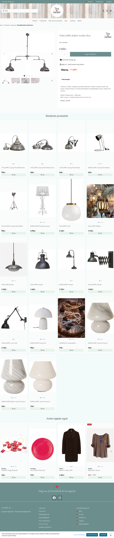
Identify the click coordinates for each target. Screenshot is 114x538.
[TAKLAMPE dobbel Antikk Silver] (28, 54)
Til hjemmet (7, 25)
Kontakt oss (99, 1)
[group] (13, 451)
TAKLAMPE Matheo (94, 226)
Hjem (1, 25)
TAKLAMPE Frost (64, 226)
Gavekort (72, 21)
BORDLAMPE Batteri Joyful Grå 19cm (13, 401)
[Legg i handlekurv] (90, 54)
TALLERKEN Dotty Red (37, 470)
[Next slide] (52, 53)
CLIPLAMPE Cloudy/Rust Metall (69, 168)
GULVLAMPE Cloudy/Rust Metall (12, 226)
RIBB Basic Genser (94, 470)
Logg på (109, 1)
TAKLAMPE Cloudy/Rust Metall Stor (13, 168)
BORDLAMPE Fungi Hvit (38, 343)
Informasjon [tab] (66, 79)
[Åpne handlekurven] (111, 11)
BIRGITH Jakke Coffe (65, 470)
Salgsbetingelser (84, 524)
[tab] (24, 75)
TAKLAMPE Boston (7, 284)
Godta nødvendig (92, 534)
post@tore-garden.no (45, 527)
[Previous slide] (4, 53)
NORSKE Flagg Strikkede (9, 470)
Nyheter (35, 21)
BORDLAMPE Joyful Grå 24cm (98, 343)
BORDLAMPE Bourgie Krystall (40, 226)
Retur (80, 511)
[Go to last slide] (4, 80)
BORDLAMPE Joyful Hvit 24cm (40, 401)
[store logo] (57, 11)
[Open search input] (107, 11)
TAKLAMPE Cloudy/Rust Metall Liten (42, 168)
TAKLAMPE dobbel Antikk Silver (25, 25)
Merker (79, 21)
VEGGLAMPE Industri (95, 284)
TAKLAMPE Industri (36, 284)
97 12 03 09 (44, 524)
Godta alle (103, 534)
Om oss (90, 1)
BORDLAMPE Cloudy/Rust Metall (99, 168)
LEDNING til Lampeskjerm (67, 343)
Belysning (13, 25)
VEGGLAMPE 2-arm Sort (9, 343)
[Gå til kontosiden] (103, 11)
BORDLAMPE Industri (66, 284)
